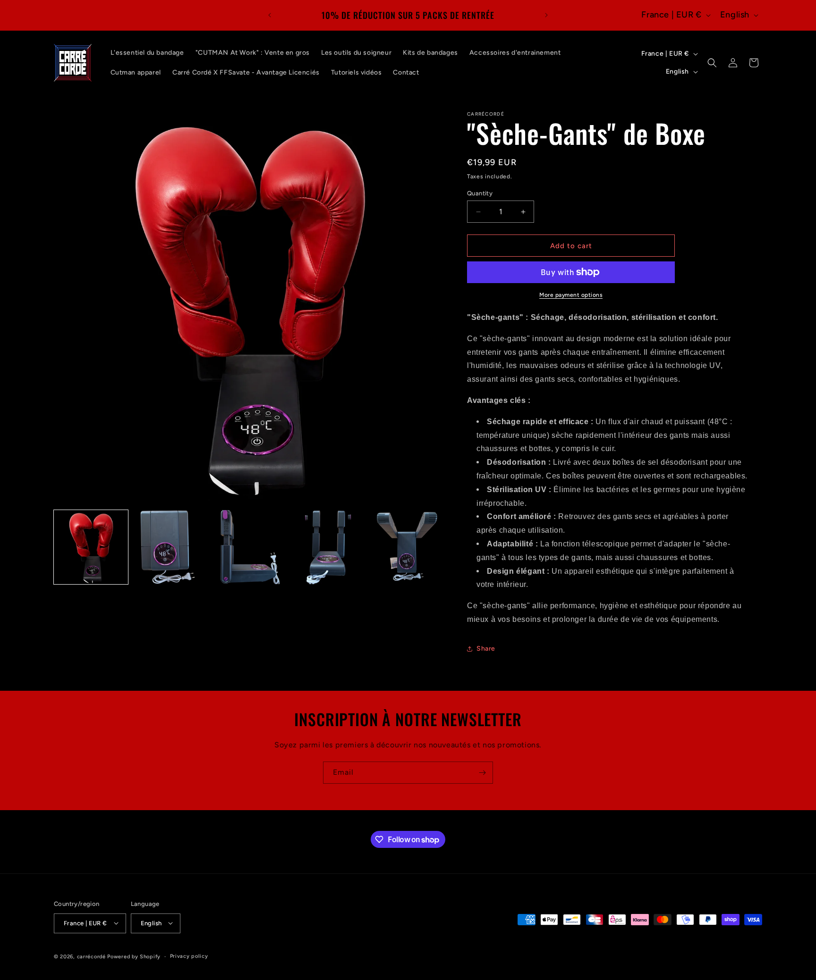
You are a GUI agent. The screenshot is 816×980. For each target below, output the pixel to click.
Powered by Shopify (134, 956)
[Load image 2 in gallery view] (170, 547)
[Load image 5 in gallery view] (406, 547)
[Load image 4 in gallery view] (327, 547)
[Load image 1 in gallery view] (91, 547)
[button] (712, 62)
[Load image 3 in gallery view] (249, 547)
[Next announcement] (546, 15)
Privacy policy (189, 956)
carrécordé (91, 956)
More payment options (571, 295)
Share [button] (485, 649)
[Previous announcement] (269, 15)
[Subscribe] (482, 773)
